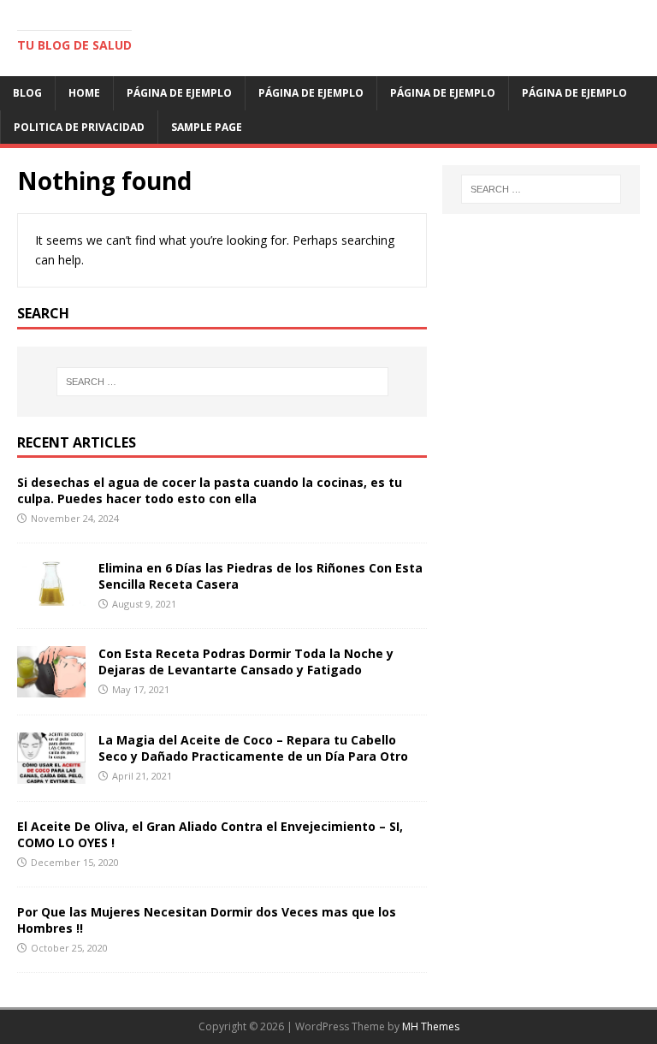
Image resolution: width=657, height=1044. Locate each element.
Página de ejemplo (179, 93)
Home (84, 93)
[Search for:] (222, 381)
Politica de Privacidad (79, 127)
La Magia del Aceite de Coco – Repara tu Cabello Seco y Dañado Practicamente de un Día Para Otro (253, 747)
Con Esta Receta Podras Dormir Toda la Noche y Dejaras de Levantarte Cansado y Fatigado (246, 661)
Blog (27, 93)
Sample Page (206, 127)
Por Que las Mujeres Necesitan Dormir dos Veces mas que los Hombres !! (206, 919)
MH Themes (430, 1026)
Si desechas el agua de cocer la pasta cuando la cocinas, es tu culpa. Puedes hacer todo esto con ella (209, 490)
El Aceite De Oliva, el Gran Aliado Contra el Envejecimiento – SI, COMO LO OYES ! (210, 834)
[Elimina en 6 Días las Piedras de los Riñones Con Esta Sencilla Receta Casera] (51, 596)
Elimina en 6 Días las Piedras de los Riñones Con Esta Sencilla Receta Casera (260, 575)
